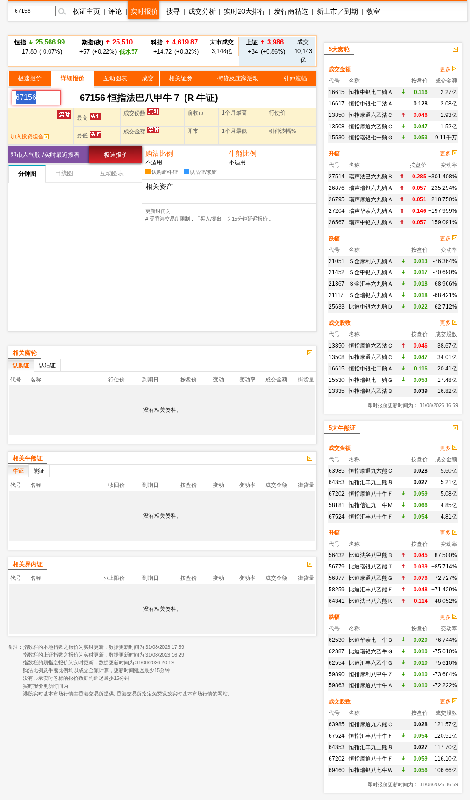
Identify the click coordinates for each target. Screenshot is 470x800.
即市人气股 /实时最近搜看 (45, 154)
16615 (337, 92)
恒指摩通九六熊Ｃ (371, 471)
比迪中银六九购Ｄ (371, 306)
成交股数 (340, 323)
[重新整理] (70, 97)
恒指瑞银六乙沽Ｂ (371, 391)
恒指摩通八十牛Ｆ (371, 494)
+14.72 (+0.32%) (175, 43)
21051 (337, 261)
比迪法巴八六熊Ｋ (371, 601)
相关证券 (181, 78)
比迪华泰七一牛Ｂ (371, 640)
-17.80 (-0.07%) (39, 46)
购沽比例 (159, 153)
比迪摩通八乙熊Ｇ (371, 578)
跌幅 (334, 238)
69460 (337, 770)
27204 (337, 211)
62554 (337, 663)
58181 (337, 505)
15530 (337, 137)
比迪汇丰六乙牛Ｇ (371, 663)
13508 (337, 126)
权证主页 (86, 11)
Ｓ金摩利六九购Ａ (371, 261)
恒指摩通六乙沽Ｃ (371, 115)
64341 (337, 601)
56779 (337, 566)
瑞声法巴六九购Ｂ (371, 176)
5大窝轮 (339, 49)
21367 (337, 284)
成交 (148, 78)
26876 (337, 188)
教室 (373, 11)
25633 (337, 306)
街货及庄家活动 (238, 78)
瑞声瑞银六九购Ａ (371, 188)
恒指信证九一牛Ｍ (371, 505)
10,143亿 (303, 51)
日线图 (64, 173)
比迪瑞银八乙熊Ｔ (371, 566)
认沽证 (47, 365)
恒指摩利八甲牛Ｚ (371, 674)
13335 (337, 391)
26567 (337, 222)
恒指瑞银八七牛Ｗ (371, 770)
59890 (337, 674)
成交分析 (202, 11)
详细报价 (72, 78)
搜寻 (173, 11)
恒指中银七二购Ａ (371, 92)
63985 (337, 471)
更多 (446, 69)
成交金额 (340, 69)
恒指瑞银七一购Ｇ (371, 137)
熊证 (39, 471)
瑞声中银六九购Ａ (371, 222)
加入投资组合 (27, 136)
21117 (336, 295)
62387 (337, 651)
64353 (337, 482)
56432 (337, 555)
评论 (115, 11)
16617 (337, 103)
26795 (337, 199)
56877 (337, 578)
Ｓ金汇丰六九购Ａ (371, 284)
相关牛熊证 (28, 458)
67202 (337, 494)
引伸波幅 (295, 78)
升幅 (334, 153)
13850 (337, 115)
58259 (337, 589)
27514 (337, 176)
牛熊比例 (243, 153)
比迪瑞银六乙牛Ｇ (371, 651)
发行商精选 (291, 11)
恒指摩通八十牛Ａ (371, 685)
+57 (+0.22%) (107, 46)
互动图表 (115, 78)
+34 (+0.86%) (265, 46)
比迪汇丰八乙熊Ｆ (371, 589)
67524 (337, 516)
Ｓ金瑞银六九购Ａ (371, 295)
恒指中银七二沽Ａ (371, 103)
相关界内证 (28, 564)
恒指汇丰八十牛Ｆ (371, 516)
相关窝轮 (25, 352)
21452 (337, 272)
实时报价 (144, 11)
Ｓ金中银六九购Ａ (371, 272)
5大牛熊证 (342, 428)
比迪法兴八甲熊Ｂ (371, 555)
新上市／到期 (337, 11)
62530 (337, 640)
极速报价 (30, 78)
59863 (337, 685)
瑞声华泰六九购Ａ (371, 211)
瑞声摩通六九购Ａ (371, 199)
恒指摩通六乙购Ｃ (371, 126)
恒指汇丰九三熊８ (371, 482)
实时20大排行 (245, 11)
